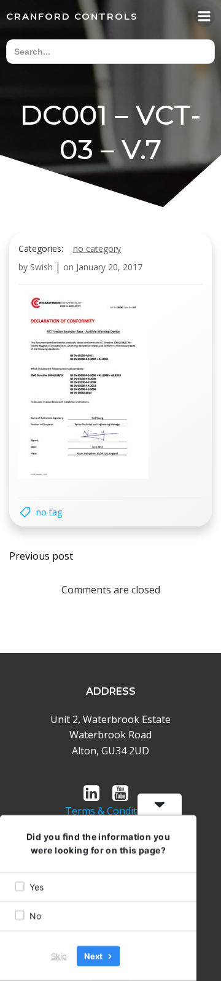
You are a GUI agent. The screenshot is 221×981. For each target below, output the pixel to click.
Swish (41, 267)
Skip (59, 956)
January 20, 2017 (109, 267)
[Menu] (204, 16)
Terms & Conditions (111, 811)
